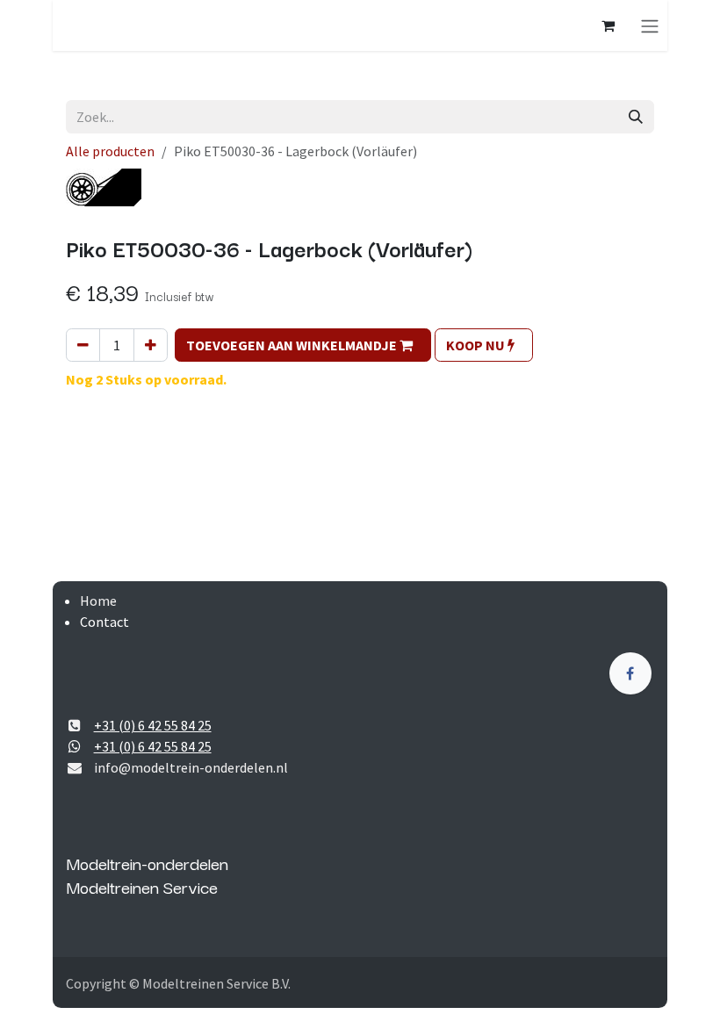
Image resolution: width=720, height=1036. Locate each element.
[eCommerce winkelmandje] (607, 25)
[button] (303, 345)
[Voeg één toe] (150, 345)
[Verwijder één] (83, 345)
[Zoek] (635, 116)
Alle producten (110, 151)
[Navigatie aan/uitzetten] (649, 25)
